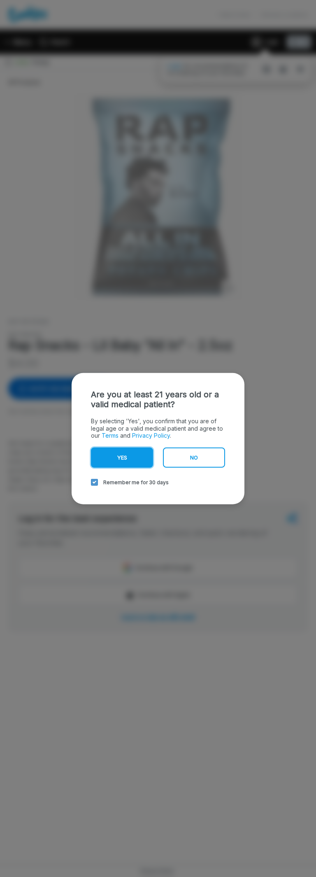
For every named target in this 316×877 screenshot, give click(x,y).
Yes (122, 457)
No (194, 457)
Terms (110, 435)
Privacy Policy (151, 435)
